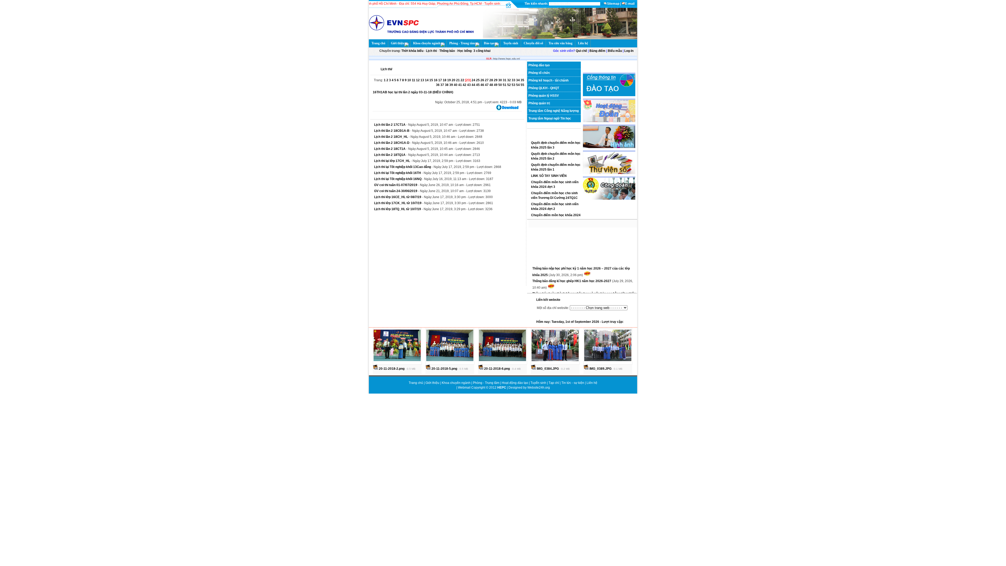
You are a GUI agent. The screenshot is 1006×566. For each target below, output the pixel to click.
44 (474, 85)
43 (469, 85)
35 (522, 80)
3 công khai (481, 51)
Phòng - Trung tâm (462, 43)
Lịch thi (431, 51)
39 (451, 85)
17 (440, 80)
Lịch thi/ (386, 69)
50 (500, 85)
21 (458, 80)
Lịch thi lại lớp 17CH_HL (392, 161)
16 (436, 80)
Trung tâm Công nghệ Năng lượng (553, 111)
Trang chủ (378, 43)
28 (491, 80)
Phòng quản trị (539, 103)
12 (418, 80)
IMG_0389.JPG (600, 369)
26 (482, 80)
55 (522, 85)
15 (431, 80)
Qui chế (581, 51)
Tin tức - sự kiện (572, 383)
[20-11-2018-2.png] (397, 360)
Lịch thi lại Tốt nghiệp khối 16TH (397, 173)
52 (509, 85)
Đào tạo (489, 43)
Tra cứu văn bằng (560, 43)
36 (438, 85)
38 (447, 85)
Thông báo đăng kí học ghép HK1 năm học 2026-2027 (572, 276)
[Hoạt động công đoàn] (609, 198)
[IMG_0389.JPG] (607, 360)
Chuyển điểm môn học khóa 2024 (556, 215)
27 (487, 80)
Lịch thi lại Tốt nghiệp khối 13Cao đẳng (402, 167)
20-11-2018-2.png (391, 369)
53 (514, 85)
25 (478, 80)
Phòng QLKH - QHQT (543, 88)
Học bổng (464, 51)
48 (491, 85)
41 (460, 85)
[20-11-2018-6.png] (502, 360)
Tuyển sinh (510, 43)
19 (449, 80)
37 (442, 85)
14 (427, 80)
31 (505, 80)
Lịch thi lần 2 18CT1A (390, 149)
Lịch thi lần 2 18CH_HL (391, 137)
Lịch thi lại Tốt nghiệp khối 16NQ (398, 179)
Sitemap (613, 4)
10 (409, 80)
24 (474, 80)
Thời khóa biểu (412, 51)
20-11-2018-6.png (496, 369)
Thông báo (447, 51)
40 (456, 85)
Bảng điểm (597, 51)
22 (463, 80)
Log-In (628, 51)
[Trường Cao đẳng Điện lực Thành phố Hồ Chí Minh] (558, 38)
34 (518, 80)
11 (414, 80)
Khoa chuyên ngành (426, 43)
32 (509, 80)
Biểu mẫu (615, 51)
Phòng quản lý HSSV (543, 95)
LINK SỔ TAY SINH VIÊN (549, 176)
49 (496, 85)
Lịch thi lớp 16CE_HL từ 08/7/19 (398, 197)
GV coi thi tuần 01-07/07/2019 (396, 185)
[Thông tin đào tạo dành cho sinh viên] (609, 95)
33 (514, 80)
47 (487, 85)
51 (505, 85)
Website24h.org (538, 387)
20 (454, 80)
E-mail (630, 4)
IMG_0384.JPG (547, 369)
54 (518, 85)
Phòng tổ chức (539, 73)
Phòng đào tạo (539, 65)
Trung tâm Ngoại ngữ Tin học (549, 118)
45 (478, 85)
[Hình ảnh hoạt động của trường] (609, 147)
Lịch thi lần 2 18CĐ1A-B (391, 131)
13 (422, 80)
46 (482, 85)
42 (465, 85)
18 (445, 80)
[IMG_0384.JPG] (555, 360)
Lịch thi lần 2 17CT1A (390, 125)
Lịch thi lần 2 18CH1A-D (392, 143)
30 (500, 80)
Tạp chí (554, 383)
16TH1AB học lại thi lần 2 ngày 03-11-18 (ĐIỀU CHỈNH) (413, 92)
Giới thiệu (397, 43)
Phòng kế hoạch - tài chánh (548, 80)
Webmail (464, 387)
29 (496, 80)
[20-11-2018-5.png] (449, 360)
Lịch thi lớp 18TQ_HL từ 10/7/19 (397, 209)
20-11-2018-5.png (444, 369)
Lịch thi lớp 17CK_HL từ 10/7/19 (398, 203)
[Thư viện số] (609, 173)
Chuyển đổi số (533, 43)
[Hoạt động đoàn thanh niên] (609, 121)
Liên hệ (583, 43)
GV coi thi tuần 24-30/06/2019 (395, 191)
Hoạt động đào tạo (515, 383)
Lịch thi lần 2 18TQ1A (390, 155)
